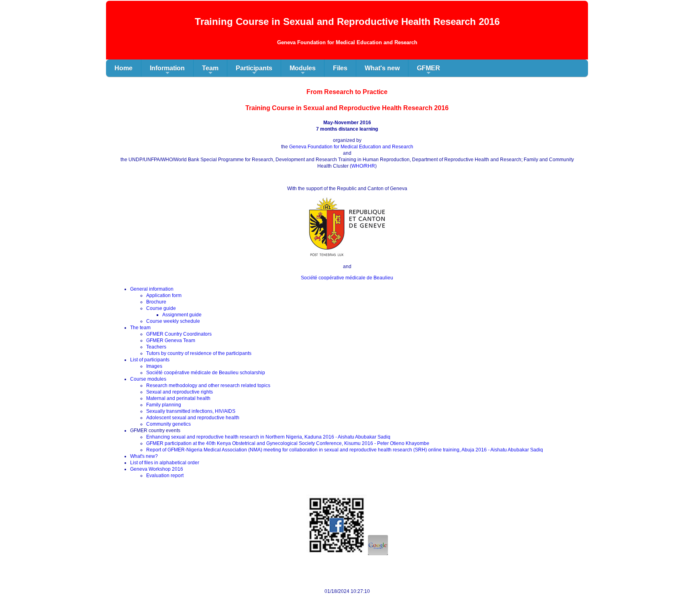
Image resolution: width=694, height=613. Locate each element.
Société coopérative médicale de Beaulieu (347, 278)
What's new (382, 68)
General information (152, 289)
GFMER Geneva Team (170, 340)
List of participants (149, 360)
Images (154, 366)
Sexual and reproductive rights (179, 392)
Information (167, 71)
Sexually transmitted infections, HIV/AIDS (190, 411)
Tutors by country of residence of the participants (198, 353)
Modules (303, 71)
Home (123, 68)
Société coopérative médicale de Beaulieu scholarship (205, 372)
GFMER (428, 71)
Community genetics (168, 424)
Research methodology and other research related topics (208, 385)
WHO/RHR (363, 166)
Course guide (161, 308)
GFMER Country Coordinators (179, 334)
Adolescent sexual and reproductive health (192, 417)
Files (340, 68)
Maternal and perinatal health (178, 398)
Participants (254, 71)
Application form (164, 295)
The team (140, 327)
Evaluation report (165, 475)
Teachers (156, 347)
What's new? (144, 456)
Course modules (148, 379)
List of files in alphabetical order (164, 462)
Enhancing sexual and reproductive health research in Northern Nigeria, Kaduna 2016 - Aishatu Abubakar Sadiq (268, 437)
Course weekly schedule (173, 321)
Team (210, 71)
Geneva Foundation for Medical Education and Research (351, 147)
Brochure (156, 302)
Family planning (163, 405)
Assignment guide (182, 315)
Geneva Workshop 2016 (156, 469)
